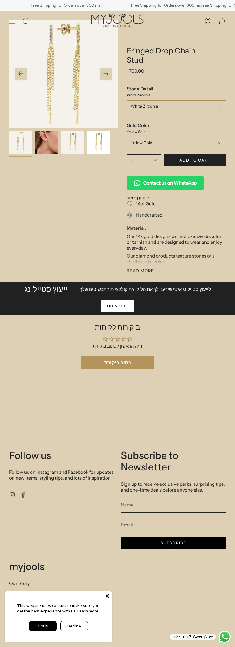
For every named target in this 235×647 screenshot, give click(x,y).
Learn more (88, 611)
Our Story (19, 583)
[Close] (107, 596)
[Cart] (222, 21)
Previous (21, 74)
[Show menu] (12, 21)
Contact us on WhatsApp (170, 183)
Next (106, 74)
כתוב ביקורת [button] (117, 363)
